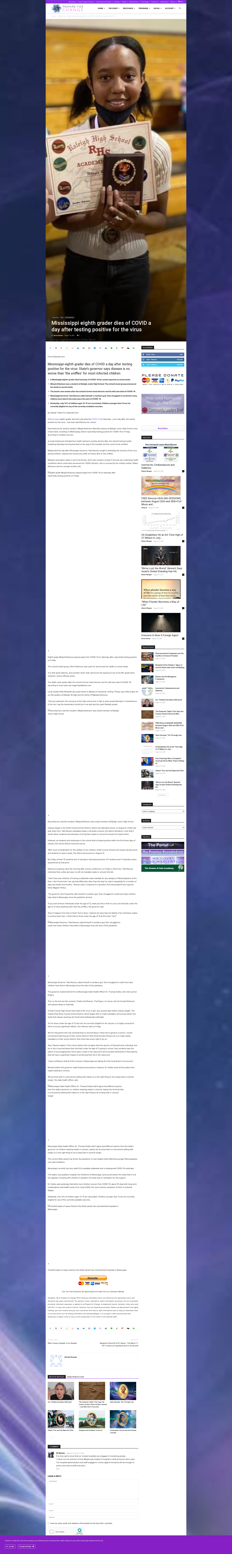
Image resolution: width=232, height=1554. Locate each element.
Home (100, 8)
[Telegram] (94, 348)
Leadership (164, 2)
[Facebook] (50, 348)
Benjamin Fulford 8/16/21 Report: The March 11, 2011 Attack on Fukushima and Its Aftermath (119, 1344)
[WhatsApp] (66, 348)
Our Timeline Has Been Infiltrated (60, 1402)
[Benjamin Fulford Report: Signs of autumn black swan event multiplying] (147, 668)
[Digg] (128, 348)
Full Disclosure (69, 317)
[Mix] (122, 348)
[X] (55, 348)
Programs (143, 8)
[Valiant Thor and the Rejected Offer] (62, 1419)
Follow (180, 359)
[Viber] (100, 348)
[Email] (89, 348)
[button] (180, 8)
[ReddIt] (72, 348)
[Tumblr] (116, 348)
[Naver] (133, 348)
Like (181, 354)
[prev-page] (49, 1437)
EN (181, 2)
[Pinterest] (61, 348)
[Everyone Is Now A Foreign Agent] (162, 622)
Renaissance (133, 2)
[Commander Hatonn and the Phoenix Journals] (124, 1419)
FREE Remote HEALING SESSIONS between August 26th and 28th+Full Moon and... (161, 501)
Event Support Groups (86, 2)
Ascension (72, 2)
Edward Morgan (146, 471)
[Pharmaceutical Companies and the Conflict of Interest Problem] (147, 656)
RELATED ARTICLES (56, 1377)
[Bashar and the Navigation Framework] (147, 679)
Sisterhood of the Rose (103, 2)
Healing (116, 2)
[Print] (105, 348)
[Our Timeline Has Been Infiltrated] (62, 1391)
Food (61, 317)
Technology (145, 2)
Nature (173, 2)
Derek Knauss (58, 335)
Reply (58, 1469)
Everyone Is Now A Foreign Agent (159, 635)
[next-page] (53, 1437)
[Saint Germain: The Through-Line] (124, 1391)
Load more (162, 795)
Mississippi (54, 419)
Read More (163, 428)
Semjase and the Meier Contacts (90, 1430)
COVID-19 (96, 419)
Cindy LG (144, 507)
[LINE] (111, 348)
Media (124, 2)
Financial (154, 2)
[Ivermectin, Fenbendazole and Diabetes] (162, 452)
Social (157, 8)
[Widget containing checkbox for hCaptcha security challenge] (66, 1531)
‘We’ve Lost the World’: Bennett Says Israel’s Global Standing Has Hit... (161, 570)
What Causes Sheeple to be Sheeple (62, 1343)
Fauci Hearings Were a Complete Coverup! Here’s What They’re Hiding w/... (169, 760)
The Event (113, 8)
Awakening (61, 16)
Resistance (128, 8)
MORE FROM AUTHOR (75, 1377)
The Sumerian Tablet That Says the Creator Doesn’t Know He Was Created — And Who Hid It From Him (93, 1404)
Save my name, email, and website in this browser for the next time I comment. (81, 1523)
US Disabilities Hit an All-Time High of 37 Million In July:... (162, 536)
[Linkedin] (78, 348)
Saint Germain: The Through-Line (122, 1402)
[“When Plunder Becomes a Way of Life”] (162, 589)
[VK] (83, 348)
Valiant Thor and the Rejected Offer (61, 1430)
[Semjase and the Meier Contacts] (93, 1419)
